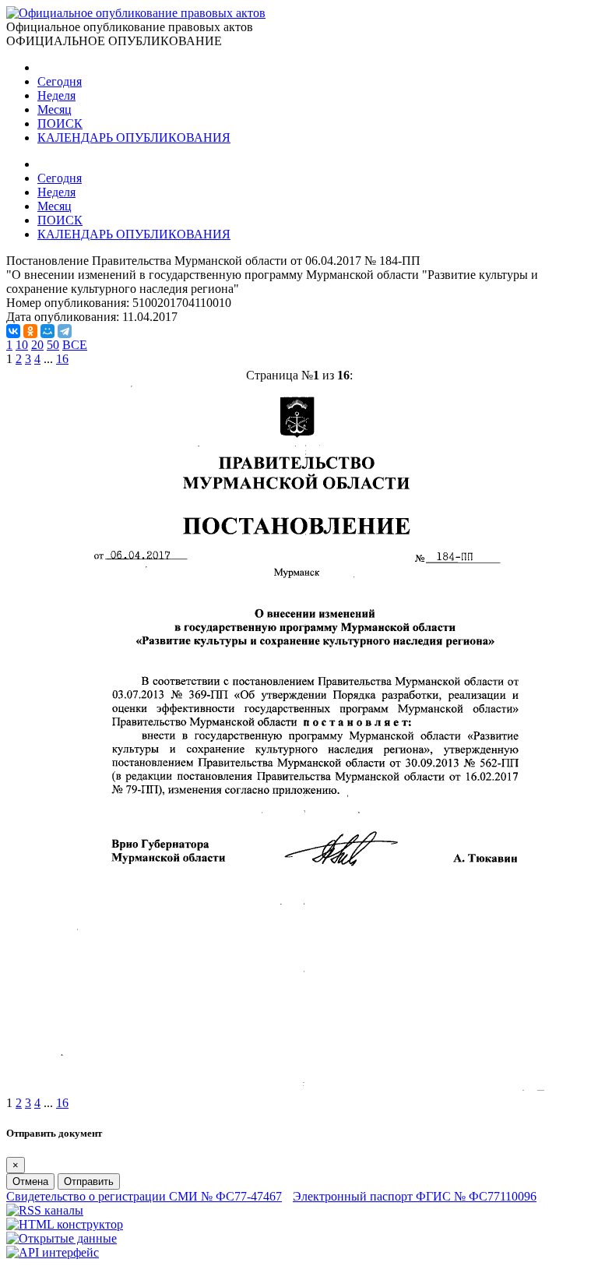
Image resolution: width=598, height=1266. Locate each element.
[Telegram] (65, 331)
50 (53, 344)
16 (62, 358)
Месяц (54, 109)
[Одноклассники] (30, 331)
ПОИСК (60, 123)
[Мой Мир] (47, 331)
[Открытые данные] (61, 1238)
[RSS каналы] (44, 1210)
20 (37, 344)
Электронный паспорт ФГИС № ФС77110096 (414, 1196)
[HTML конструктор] (64, 1224)
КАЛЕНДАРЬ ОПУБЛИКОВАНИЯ (133, 137)
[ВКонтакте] (13, 331)
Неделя (56, 95)
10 (22, 344)
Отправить (89, 1181)
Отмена (30, 1181)
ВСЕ (74, 344)
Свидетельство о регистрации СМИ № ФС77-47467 (144, 1196)
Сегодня (59, 81)
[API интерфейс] (52, 1252)
